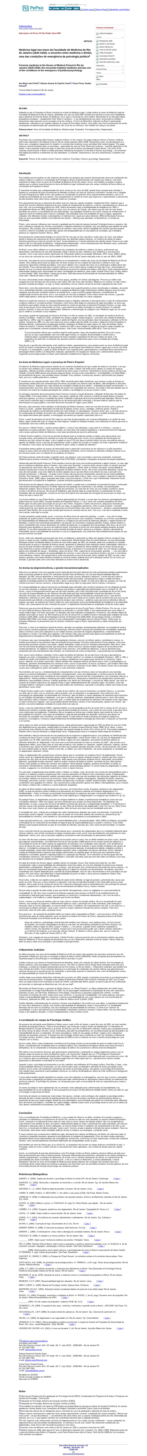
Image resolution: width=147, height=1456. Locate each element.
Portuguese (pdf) (105, 41)
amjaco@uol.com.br (33, 1350)
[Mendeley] (97, 77)
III (26, 85)
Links (117, 1179)
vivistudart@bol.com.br (34, 1371)
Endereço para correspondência (32, 94)
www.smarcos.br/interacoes (73, 1454)
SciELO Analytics (106, 34)
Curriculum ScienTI (106, 56)
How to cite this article (108, 50)
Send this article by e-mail (109, 62)
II (70, 83)
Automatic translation (107, 59)
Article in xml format (107, 44)
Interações (25, 26)
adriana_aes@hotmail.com (36, 1360)
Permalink (103, 84)
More (101, 77)
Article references (106, 47)
